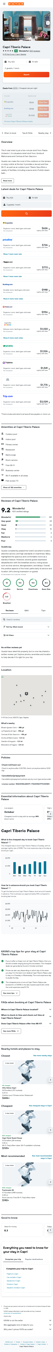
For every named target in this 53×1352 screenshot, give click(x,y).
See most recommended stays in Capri (42, 1157)
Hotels (18, 1342)
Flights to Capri (12, 1274)
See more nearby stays (42, 1055)
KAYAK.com (9, 1342)
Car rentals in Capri (14, 1277)
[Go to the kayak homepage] (16, 3)
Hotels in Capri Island (27, 1344)
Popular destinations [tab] (34, 1259)
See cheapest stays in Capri (40, 1106)
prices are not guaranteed (12, 1313)
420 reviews (34, 51)
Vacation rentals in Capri (16, 1288)
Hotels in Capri (12, 1284)
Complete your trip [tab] (13, 1259)
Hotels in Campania (10, 1344)
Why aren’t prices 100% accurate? (18, 1329)
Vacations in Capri (13, 1281)
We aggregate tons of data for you (18, 1325)
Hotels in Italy (40, 1342)
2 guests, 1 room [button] (12, 68)
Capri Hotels (41, 1344)
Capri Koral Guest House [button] (12, 1138)
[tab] (9, 610)
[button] (4, 4)
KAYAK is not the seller (13, 1320)
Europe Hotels (28, 1342)
